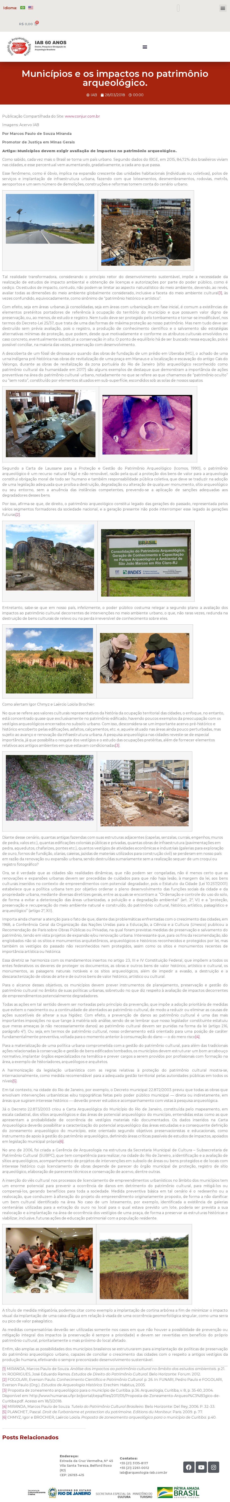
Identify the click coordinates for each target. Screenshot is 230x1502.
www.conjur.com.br (82, 116)
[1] (220, 293)
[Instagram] (213, 1467)
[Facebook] (189, 1467)
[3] (117, 745)
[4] (197, 1037)
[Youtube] (201, 1467)
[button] (223, 8)
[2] (17, 515)
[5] (14, 1081)
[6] (61, 1141)
